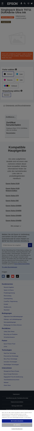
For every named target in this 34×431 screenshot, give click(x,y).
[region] (17, 420)
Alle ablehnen (17, 424)
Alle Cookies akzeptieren (17, 420)
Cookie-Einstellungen (17, 428)
